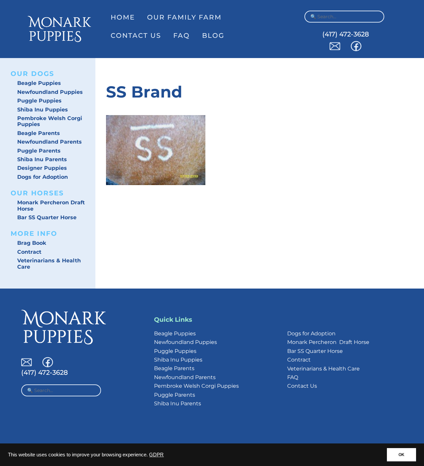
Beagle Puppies (39, 83)
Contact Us (136, 35)
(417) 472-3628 (345, 34)
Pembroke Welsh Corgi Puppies (49, 121)
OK (401, 454)
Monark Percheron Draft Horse (51, 205)
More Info (34, 233)
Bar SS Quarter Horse (47, 217)
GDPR (156, 454)
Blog (213, 35)
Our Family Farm (184, 17)
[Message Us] (335, 49)
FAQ (181, 35)
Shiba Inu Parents (42, 159)
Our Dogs (32, 74)
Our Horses (37, 193)
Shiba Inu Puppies (42, 109)
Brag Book (31, 243)
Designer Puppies (42, 168)
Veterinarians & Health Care (49, 263)
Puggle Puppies (39, 101)
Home (123, 17)
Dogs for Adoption (42, 177)
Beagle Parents (38, 133)
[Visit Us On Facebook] (356, 49)
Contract (29, 252)
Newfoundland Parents (49, 142)
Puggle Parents (39, 151)
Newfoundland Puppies (50, 92)
